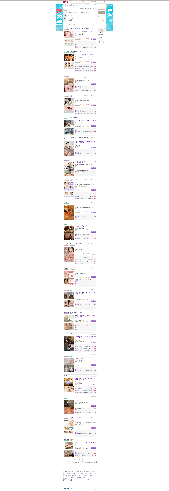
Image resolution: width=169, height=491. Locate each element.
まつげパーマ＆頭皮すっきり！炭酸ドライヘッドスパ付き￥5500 (84, 87)
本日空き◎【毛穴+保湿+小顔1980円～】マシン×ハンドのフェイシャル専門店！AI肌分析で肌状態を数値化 (85, 162)
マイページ (101, 1)
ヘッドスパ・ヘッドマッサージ (76, 473)
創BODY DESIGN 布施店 (68, 439)
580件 (79, 299)
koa (64, 289)
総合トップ (64, 4)
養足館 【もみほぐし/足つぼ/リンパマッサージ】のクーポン (82, 234)
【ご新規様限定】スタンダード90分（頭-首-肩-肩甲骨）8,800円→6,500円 (85, 131)
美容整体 (86, 475)
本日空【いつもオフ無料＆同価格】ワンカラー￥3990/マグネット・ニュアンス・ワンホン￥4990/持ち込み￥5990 (85, 142)
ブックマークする (94, 28)
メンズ (95, 1)
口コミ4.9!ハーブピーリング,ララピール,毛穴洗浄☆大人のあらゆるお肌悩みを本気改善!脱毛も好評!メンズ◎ (85, 420)
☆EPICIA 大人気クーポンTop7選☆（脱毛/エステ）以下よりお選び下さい (85, 433)
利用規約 (95, 489)
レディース (92, 1)
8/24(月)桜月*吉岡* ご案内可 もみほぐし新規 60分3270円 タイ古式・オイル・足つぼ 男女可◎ (85, 337)
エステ (76, 479)
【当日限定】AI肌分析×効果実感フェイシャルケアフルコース (83, 171)
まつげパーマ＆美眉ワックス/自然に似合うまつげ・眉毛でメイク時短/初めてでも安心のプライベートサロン (85, 293)
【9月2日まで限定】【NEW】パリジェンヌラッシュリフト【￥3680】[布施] (85, 196)
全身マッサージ (67, 471)
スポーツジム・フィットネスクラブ (66, 477)
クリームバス (81, 473)
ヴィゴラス (66, 375)
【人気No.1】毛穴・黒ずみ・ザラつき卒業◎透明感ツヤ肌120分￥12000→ (85, 370)
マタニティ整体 (83, 475)
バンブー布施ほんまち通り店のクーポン (79, 408)
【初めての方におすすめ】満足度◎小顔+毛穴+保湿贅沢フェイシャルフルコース (85, 173)
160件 (87, 253)
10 (84, 459)
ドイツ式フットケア (90, 473)
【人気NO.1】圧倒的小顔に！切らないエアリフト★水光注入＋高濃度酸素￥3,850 (85, 285)
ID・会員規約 (92, 489)
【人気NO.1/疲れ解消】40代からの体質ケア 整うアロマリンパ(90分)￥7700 (85, 66)
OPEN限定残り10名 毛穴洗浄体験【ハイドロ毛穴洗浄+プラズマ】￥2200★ (85, 282)
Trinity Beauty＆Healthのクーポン (79, 86)
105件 (87, 126)
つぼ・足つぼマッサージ (80, 471)
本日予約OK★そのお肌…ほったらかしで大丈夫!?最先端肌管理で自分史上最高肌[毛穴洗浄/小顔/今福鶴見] (85, 271)
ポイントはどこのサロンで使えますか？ (102, 39)
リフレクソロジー (65, 473)
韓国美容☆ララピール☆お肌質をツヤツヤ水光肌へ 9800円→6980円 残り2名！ (85, 435)
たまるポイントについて (101, 16)
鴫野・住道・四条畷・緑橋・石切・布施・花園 (68, 485)
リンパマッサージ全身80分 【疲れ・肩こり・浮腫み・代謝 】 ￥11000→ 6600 (85, 454)
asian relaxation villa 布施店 (68, 333)
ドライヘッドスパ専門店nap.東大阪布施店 (71, 117)
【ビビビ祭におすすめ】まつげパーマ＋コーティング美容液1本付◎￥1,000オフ (85, 306)
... (85, 459)
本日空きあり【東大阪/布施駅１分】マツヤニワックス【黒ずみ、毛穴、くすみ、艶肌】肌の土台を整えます (85, 358)
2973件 (79, 38)
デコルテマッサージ (76, 471)
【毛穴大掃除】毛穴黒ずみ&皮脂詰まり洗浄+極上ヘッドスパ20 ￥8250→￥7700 (85, 392)
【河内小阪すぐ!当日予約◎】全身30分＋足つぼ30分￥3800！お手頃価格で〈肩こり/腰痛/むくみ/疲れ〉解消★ (85, 226)
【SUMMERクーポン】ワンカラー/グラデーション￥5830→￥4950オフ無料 (85, 259)
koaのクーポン (77, 303)
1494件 (79, 61)
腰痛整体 (77, 475)
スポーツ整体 (80, 475)
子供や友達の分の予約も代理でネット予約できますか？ (102, 40)
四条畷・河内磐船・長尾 (86, 11)
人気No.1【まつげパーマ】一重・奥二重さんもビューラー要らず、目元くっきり (85, 308)
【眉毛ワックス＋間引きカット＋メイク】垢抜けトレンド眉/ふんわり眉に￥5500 (85, 329)
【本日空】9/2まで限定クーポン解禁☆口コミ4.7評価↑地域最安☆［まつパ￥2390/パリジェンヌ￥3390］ (85, 98)
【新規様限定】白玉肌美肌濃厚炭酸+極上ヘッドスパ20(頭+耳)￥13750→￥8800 (84, 391)
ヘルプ (105, 1)
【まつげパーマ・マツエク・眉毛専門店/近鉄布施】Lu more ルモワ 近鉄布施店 (76, 28)
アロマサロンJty (66, 202)
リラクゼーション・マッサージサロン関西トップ (82, 4)
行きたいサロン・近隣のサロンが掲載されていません (102, 37)
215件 (87, 38)
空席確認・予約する (93, 39)
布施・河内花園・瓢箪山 (72, 12)
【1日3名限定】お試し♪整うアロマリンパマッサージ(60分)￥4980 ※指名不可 (85, 70)
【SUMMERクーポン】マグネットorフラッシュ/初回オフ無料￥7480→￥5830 (85, 261)
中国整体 (88, 475)
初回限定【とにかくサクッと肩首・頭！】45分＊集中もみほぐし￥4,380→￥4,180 (85, 350)
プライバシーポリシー (99, 489)
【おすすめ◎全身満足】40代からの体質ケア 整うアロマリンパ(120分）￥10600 (84, 68)
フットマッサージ (85, 471)
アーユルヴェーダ (94, 473)
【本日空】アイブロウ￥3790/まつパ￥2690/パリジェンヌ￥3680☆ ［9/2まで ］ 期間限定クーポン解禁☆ (85, 182)
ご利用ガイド (103, 489)
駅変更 (86, 12)
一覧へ (95, 86)
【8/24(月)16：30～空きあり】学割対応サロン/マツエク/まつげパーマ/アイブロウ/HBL (85, 78)
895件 (87, 104)
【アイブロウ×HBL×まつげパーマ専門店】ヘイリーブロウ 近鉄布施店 (75, 179)
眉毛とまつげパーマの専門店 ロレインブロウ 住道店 (73, 312)
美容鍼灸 (80, 477)
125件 (79, 277)
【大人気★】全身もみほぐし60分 (80, 216)
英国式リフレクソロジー (69, 473)
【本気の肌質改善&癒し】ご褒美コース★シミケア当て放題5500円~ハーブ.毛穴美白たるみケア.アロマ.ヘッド (85, 379)
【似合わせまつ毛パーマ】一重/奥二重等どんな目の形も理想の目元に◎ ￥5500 (85, 327)
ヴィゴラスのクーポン (77, 387)
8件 (86, 211)
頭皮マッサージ (85, 473)
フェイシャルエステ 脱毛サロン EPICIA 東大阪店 (72, 417)
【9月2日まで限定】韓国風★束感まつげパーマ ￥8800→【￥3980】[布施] (85, 198)
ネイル (66, 479)
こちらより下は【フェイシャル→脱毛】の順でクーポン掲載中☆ (84, 432)
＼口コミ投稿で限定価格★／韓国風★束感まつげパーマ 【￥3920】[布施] (85, 47)
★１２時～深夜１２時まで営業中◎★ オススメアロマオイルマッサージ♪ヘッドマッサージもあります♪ (85, 400)
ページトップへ (95, 464)
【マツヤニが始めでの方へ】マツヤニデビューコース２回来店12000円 (84, 369)
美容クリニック (79, 479)
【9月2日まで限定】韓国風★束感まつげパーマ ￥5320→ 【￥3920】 (84, 113)
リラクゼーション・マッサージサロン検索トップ (71, 4)
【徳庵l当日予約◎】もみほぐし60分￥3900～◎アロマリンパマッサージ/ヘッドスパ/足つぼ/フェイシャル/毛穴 (85, 205)
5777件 (79, 104)
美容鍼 (77, 477)
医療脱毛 (88, 479)
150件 (87, 321)
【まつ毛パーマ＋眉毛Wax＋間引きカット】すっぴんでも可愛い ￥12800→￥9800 (85, 325)
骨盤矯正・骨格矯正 (68, 475)
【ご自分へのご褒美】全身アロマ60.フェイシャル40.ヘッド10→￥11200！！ (84, 389)
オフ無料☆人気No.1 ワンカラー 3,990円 (81, 152)
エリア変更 (82, 12)
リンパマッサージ (92, 471)
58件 (87, 277)
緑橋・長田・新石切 (77, 12)
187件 (87, 299)
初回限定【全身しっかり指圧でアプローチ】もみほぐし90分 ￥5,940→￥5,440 (85, 348)
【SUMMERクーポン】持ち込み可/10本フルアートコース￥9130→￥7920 (85, 263)
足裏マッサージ (88, 471)
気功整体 (91, 475)
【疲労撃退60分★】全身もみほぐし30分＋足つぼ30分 (83, 238)
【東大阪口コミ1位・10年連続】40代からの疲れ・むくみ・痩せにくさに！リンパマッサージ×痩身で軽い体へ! (85, 54)
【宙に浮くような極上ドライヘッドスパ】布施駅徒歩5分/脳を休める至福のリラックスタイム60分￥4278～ (85, 120)
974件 (79, 448)
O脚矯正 (71, 475)
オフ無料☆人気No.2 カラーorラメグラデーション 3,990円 (83, 153)
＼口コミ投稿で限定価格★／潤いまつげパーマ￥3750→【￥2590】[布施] (85, 44)
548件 (87, 61)
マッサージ (64, 471)
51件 (87, 448)
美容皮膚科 (83, 479)
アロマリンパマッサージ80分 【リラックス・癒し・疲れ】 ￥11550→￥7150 (85, 456)
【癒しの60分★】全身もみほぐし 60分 (81, 235)
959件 (79, 321)
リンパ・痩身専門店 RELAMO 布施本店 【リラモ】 (72, 51)
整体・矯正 (64, 475)
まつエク (69, 479)
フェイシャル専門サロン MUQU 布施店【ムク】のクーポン (81, 170)
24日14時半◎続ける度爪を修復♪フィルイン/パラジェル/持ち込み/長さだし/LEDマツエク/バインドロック (85, 247)
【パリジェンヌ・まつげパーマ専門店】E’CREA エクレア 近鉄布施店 (75, 95)
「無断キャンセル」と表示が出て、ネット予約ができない (102, 42)
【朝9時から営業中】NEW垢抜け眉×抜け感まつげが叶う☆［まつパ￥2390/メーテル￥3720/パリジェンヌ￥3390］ (85, 31)
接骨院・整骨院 (83, 477)
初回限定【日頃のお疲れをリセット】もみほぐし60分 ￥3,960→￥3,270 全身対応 (85, 347)
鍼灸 (75, 477)
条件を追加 (69, 19)
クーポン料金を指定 (70, 18)
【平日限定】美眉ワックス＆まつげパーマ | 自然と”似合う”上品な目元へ (84, 304)
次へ (95, 24)
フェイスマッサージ (71, 471)
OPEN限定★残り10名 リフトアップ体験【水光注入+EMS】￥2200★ (84, 283)
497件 (79, 126)
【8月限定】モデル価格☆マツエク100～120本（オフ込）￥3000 (84, 90)
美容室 (64, 479)
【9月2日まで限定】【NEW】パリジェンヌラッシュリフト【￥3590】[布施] (85, 112)
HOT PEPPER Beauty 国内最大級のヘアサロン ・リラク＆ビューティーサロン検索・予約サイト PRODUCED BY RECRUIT (66, 2)
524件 (79, 253)
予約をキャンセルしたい (101, 41)
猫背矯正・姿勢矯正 (74, 475)
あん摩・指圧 (72, 477)
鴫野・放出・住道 (92, 11)
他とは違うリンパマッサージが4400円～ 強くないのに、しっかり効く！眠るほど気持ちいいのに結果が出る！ (85, 443)
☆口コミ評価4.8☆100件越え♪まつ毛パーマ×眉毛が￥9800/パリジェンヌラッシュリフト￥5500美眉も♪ (85, 316)
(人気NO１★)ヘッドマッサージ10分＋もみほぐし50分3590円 (83, 412)
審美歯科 (86, 479)
